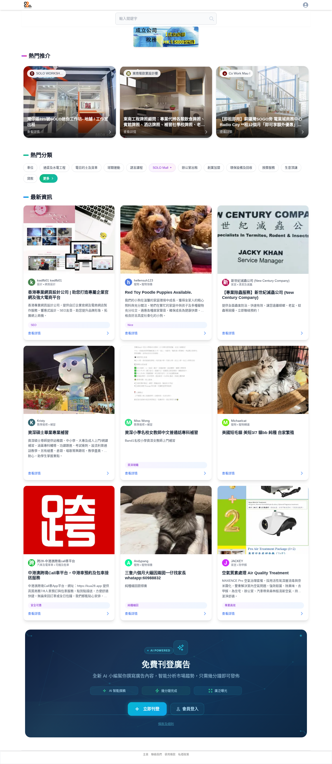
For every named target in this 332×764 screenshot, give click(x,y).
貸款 (30, 178)
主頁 (145, 754)
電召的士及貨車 (86, 167)
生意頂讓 (291, 167)
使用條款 (170, 754)
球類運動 (114, 167)
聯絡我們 (156, 754)
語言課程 (136, 167)
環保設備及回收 (241, 167)
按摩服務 (268, 167)
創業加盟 (214, 167)
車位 (30, 167)
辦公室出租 (190, 167)
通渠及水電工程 (54, 167)
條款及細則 (166, 724)
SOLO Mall (162, 167)
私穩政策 (183, 754)
